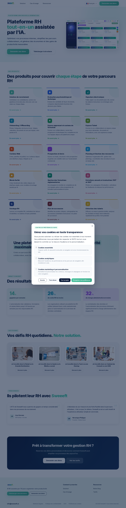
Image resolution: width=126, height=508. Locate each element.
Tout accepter (65, 280)
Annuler (42, 280)
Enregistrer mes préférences (81, 280)
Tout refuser (53, 280)
